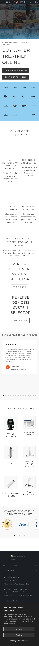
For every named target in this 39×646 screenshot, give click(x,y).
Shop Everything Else (15, 77)
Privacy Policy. (9, 623)
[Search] (31, 2)
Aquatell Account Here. (24, 595)
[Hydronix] (15, 115)
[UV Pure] (6, 96)
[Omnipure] (15, 106)
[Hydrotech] (33, 96)
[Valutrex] (33, 106)
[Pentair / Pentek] (15, 87)
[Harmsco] (15, 96)
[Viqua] (24, 87)
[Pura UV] (24, 106)
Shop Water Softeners (15, 70)
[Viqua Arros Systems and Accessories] (24, 115)
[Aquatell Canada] (19, 2)
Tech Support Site (22, 584)
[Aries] (33, 115)
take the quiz (19, 287)
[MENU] (1, 2)
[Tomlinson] (6, 115)
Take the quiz (20, 320)
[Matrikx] (24, 96)
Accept (19, 629)
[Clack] (6, 87)
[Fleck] (33, 87)
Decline (19, 635)
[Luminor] (6, 106)
